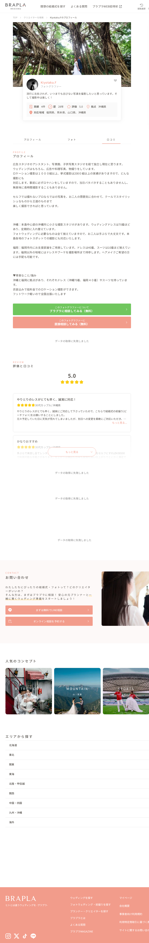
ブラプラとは (77, 918)
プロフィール (33, 139)
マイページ (125, 898)
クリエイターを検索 (34, 17)
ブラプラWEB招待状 (105, 6)
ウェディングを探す (81, 898)
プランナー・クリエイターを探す (89, 911)
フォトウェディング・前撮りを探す (90, 904)
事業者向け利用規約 (130, 914)
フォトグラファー (51, 86)
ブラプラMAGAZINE (81, 931)
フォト (72, 139)
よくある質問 (79, 6)
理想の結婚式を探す (52, 6)
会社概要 (124, 906)
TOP (15, 17)
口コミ (111, 139)
